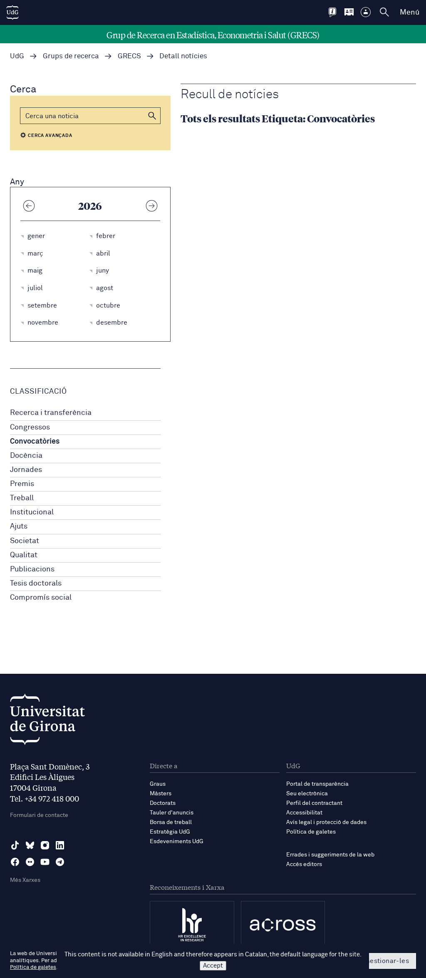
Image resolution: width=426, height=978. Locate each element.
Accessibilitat (304, 813)
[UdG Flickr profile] (30, 862)
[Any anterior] (28, 205)
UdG (17, 56)
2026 (90, 205)
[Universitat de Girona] (47, 721)
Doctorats (163, 803)
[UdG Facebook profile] (15, 862)
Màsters (160, 794)
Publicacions (32, 569)
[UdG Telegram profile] (60, 862)
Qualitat (23, 555)
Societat (24, 541)
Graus (158, 784)
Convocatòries (34, 441)
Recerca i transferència (51, 413)
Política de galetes (311, 832)
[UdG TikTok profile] (15, 845)
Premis (22, 484)
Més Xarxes (25, 880)
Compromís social (41, 597)
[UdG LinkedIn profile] (60, 845)
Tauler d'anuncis (171, 813)
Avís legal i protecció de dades (326, 822)
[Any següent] (152, 205)
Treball (22, 498)
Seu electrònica (307, 794)
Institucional (32, 512)
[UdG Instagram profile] (45, 845)
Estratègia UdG (170, 832)
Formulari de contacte (39, 815)
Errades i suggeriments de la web (330, 855)
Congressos (30, 427)
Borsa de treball (171, 822)
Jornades (26, 470)
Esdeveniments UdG (176, 841)
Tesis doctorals (36, 583)
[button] (152, 115)
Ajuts (18, 526)
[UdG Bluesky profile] (30, 845)
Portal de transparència (317, 784)
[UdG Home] (12, 12)
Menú (409, 12)
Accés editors (304, 864)
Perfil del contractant (314, 803)
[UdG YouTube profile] (45, 862)
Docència (26, 455)
